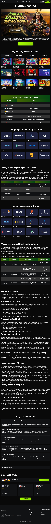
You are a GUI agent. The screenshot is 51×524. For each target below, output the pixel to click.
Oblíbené (6, 55)
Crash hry (31, 55)
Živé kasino (18, 55)
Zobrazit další (25, 498)
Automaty (43, 55)
